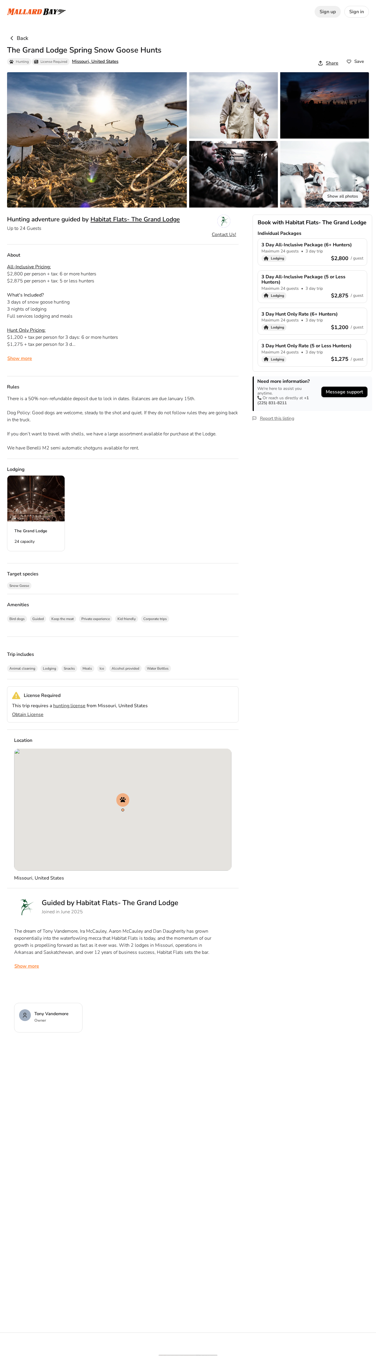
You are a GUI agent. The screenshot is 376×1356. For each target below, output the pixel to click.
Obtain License (27, 714)
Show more (19, 358)
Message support (344, 392)
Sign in (356, 12)
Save (359, 61)
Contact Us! (224, 234)
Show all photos (342, 196)
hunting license (69, 705)
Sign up (328, 12)
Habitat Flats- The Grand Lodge (135, 219)
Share (332, 63)
